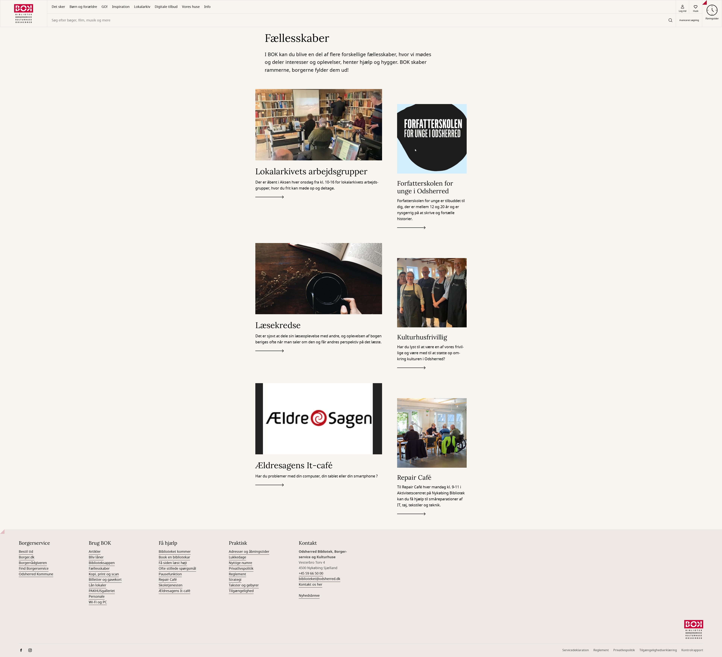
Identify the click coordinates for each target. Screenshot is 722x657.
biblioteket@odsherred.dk (319, 578)
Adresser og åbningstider (249, 551)
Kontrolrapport (692, 650)
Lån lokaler (97, 585)
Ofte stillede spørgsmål (177, 568)
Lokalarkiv (142, 6)
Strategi (235, 579)
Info (207, 6)
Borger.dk (26, 557)
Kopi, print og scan (104, 574)
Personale (97, 596)
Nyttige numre (240, 562)
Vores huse (191, 6)
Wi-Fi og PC (98, 602)
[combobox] (361, 20)
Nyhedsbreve (309, 595)
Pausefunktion (170, 574)
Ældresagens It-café (174, 590)
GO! (105, 6)
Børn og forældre (83, 6)
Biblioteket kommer (175, 551)
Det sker (58, 6)
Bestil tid (26, 551)
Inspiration (121, 6)
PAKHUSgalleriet (102, 590)
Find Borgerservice (34, 568)
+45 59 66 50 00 (311, 573)
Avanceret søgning (689, 20)
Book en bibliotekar (174, 557)
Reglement (237, 574)
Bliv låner (96, 557)
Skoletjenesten (170, 585)
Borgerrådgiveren (33, 562)
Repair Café (168, 579)
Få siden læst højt (173, 562)
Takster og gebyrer (244, 585)
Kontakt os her (310, 584)
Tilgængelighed (241, 590)
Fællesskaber (99, 568)
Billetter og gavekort (105, 579)
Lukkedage (237, 557)
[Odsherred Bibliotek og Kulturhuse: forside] (23, 13)
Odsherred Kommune (36, 574)
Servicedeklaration (575, 650)
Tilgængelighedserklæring (658, 650)
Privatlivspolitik (241, 568)
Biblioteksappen (102, 562)
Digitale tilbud (166, 6)
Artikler (95, 551)
